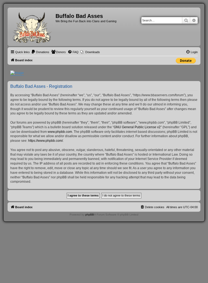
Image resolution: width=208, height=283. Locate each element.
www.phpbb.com (60, 132)
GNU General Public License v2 (137, 127)
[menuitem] (40, 52)
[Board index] (32, 27)
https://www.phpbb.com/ (45, 141)
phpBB (89, 214)
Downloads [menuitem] (92, 52)
